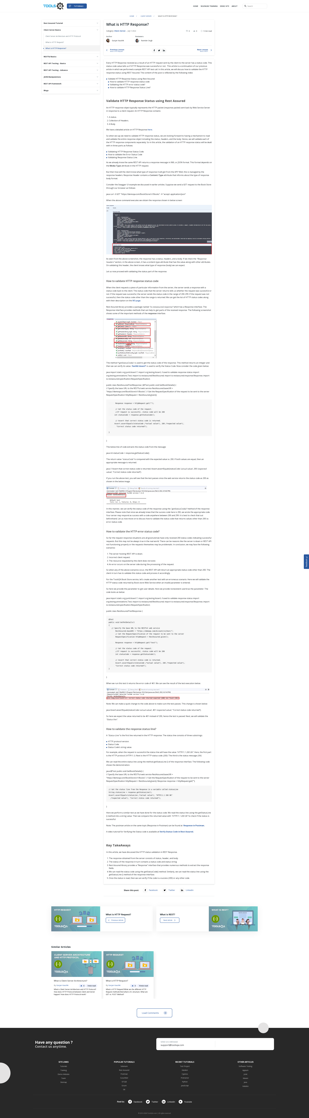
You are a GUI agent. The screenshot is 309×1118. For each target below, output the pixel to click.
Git (124, 1089)
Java (245, 1082)
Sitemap (63, 1082)
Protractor (185, 1078)
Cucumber (124, 1078)
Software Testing (245, 1066)
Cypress (185, 1074)
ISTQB (124, 1082)
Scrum (124, 1085)
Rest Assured (124, 1070)
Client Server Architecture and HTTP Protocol (63, 36)
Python (185, 1082)
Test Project (185, 1066)
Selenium (124, 1066)
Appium (245, 1070)
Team (63, 1078)
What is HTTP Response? (56, 48)
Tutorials (63, 1066)
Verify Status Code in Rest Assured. (177, 831)
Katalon (185, 1070)
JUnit (245, 1074)
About (235, 6)
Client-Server (146, 16)
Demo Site (224, 6)
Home (195, 6)
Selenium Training (209, 6)
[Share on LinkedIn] (164, 50)
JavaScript (185, 1085)
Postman (124, 1074)
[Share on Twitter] (159, 50)
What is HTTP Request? (55, 42)
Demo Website (63, 1074)
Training (63, 1070)
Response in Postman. (194, 825)
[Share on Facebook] (154, 50)
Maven (245, 1078)
